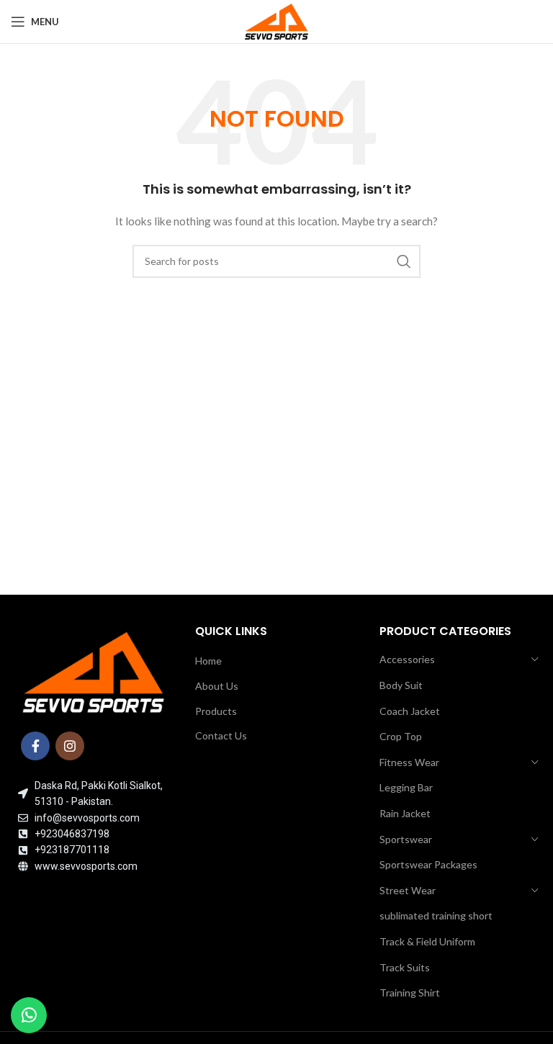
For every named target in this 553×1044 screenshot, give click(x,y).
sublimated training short (436, 915)
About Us (216, 686)
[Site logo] (276, 20)
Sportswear (405, 839)
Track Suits (404, 967)
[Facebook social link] (35, 746)
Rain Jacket (405, 813)
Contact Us (221, 735)
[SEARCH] (404, 261)
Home (208, 660)
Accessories (407, 659)
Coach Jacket (409, 711)
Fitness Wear (409, 762)
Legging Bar (406, 787)
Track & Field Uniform (427, 941)
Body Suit (401, 685)
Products (216, 711)
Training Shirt (409, 992)
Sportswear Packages (428, 864)
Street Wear (407, 890)
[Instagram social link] (69, 746)
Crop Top (400, 736)
